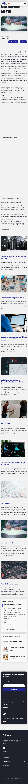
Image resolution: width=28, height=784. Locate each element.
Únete (5, 721)
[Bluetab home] (6, 3)
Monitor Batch (6, 423)
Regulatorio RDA (6, 503)
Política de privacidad (7, 781)
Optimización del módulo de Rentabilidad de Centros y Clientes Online (13, 382)
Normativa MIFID (7, 543)
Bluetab (3, 38)
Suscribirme (14, 689)
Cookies (14, 781)
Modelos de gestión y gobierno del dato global (13, 463)
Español (4, 751)
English (8, 751)
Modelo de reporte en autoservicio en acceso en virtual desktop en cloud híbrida (14, 339)
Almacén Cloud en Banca (9, 584)
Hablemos (6, 707)
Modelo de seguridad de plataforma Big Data (13, 257)
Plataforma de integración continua (13, 297)
